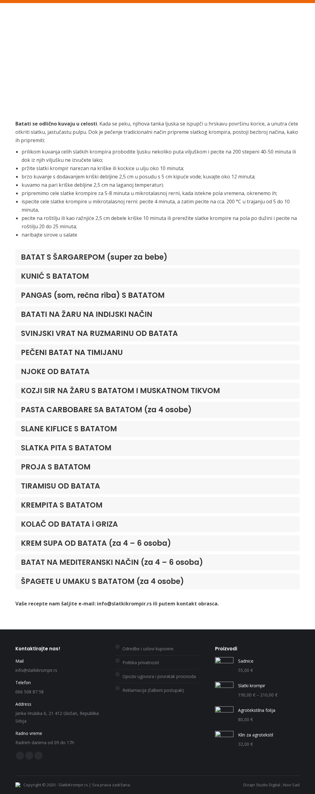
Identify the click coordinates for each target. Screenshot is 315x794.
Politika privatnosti (140, 662)
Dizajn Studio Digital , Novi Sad (271, 785)
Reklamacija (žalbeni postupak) (153, 690)
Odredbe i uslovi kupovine (147, 649)
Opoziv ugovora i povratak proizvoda (159, 676)
